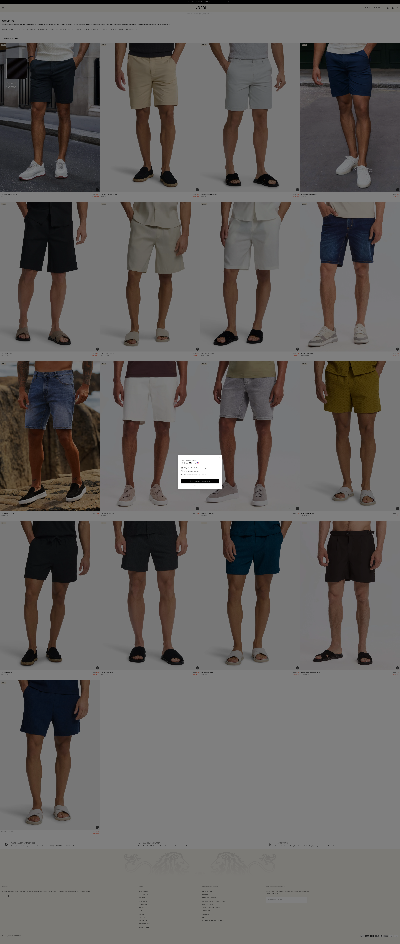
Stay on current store (200, 485)
